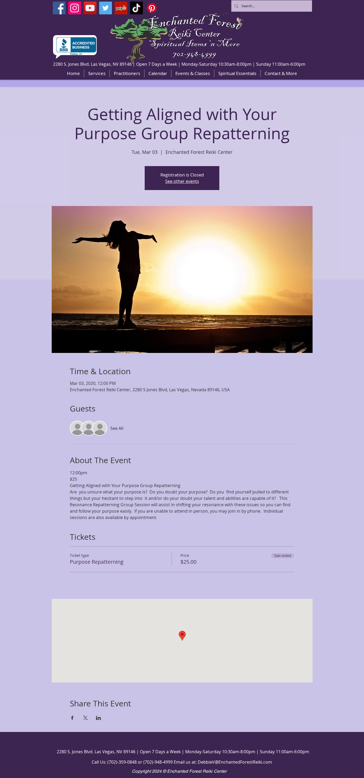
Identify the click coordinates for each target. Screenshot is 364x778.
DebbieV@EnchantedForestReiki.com (235, 762)
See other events (182, 181)
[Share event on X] (85, 718)
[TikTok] (136, 8)
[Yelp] (121, 8)
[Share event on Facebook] (72, 718)
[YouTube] (90, 8)
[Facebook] (59, 8)
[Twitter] (105, 8)
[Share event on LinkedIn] (98, 718)
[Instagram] (74, 8)
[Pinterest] (151, 8)
